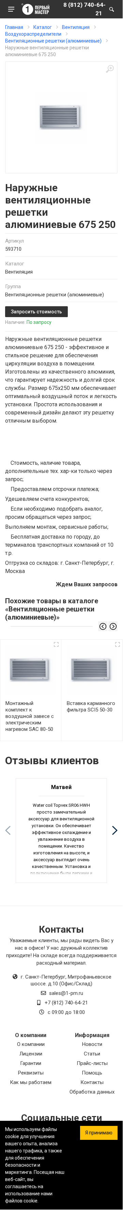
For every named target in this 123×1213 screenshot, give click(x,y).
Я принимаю (98, 1132)
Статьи (92, 1054)
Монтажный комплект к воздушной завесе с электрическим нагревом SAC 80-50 (29, 716)
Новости (92, 1044)
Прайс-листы (92, 1063)
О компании (31, 1044)
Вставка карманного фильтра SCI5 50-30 (91, 706)
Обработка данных (92, 1092)
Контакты (92, 1082)
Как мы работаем (30, 1082)
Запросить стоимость (36, 311)
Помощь (92, 1073)
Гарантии (30, 1063)
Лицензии (30, 1054)
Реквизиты (31, 1073)
